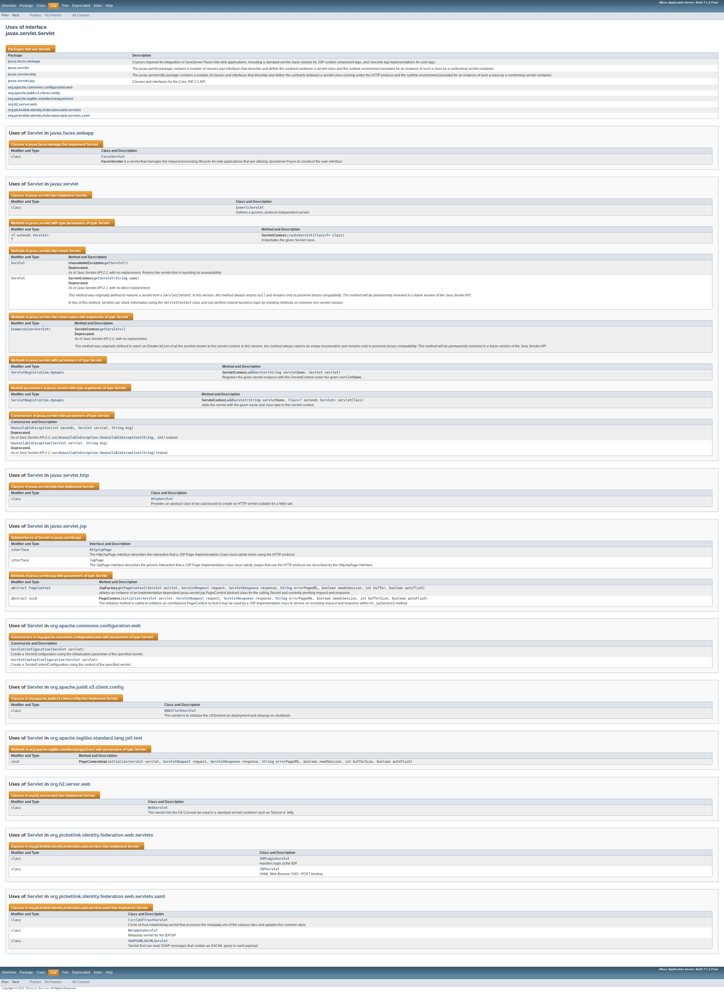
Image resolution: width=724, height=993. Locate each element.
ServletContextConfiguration (37, 660)
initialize (131, 598)
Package (26, 6)
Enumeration (22, 329)
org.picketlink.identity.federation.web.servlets (44, 110)
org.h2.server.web (22, 104)
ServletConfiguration (30, 649)
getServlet (114, 263)
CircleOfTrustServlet (148, 920)
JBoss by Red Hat (37, 988)
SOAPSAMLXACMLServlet (148, 941)
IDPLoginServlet (274, 859)
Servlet (44, 49)
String (121, 278)
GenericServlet (250, 208)
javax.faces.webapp (24, 61)
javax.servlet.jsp (21, 81)
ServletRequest (195, 588)
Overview (9, 6)
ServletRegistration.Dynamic (37, 372)
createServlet (300, 235)
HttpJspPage (100, 550)
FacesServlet (113, 157)
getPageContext (132, 588)
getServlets (111, 329)
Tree (65, 6)
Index (98, 6)
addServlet (257, 372)
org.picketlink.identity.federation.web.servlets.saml (49, 116)
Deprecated (81, 6)
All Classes (80, 15)
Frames (35, 15)
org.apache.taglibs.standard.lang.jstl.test (40, 99)
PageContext (40, 588)
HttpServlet (162, 499)
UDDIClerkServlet (180, 711)
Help (109, 6)
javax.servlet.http (22, 74)
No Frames (53, 15)
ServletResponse (243, 588)
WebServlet (158, 808)
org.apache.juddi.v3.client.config (34, 93)
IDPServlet (269, 869)
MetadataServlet (143, 930)
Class (40, 6)
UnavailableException (30, 428)
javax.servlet (18, 68)
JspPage (97, 560)
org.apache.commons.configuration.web (40, 87)
